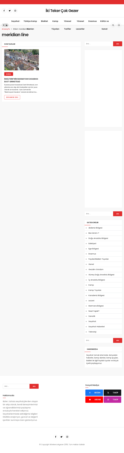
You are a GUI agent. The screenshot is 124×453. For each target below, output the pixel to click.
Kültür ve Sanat (104, 25)
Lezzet (91, 300)
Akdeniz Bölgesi (95, 227)
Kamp (91, 285)
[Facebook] (4, 10)
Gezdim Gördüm (96, 269)
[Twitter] (9, 10)
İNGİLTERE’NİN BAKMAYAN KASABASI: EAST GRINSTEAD (21, 80)
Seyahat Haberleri (97, 326)
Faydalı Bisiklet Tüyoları (99, 259)
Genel (8, 74)
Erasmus (92, 21)
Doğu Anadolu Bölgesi (98, 238)
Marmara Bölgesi (96, 306)
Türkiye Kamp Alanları (30, 25)
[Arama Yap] (113, 25)
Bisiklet (44, 21)
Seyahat (15, 21)
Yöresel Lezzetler (80, 25)
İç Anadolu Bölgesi (97, 280)
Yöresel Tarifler (67, 25)
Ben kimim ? (94, 233)
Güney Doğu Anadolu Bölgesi (101, 274)
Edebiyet (92, 243)
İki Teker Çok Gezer (62, 10)
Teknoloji (92, 331)
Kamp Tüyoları (55, 25)
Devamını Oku (12, 97)
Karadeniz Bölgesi (96, 295)
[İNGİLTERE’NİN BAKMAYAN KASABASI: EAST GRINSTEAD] (21, 59)
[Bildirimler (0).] (119, 25)
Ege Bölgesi (94, 248)
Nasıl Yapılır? (94, 311)
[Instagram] (15, 10)
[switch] (5, 25)
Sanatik (92, 316)
